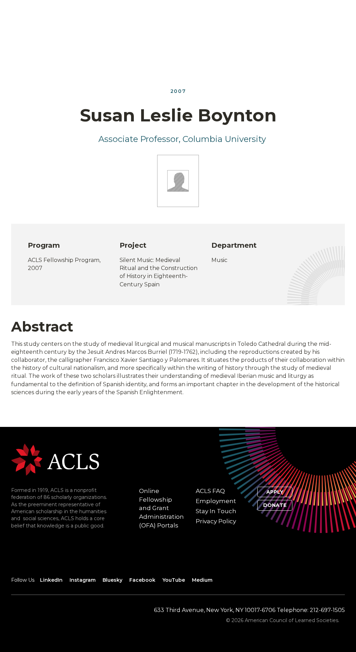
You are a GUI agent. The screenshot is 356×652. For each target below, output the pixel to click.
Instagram (83, 580)
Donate (274, 505)
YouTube (173, 580)
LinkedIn (51, 580)
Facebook (142, 580)
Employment (216, 501)
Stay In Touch (216, 511)
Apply (274, 492)
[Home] (55, 459)
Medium (202, 580)
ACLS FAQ (210, 490)
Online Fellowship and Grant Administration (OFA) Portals (161, 508)
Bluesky (112, 580)
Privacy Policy (216, 521)
